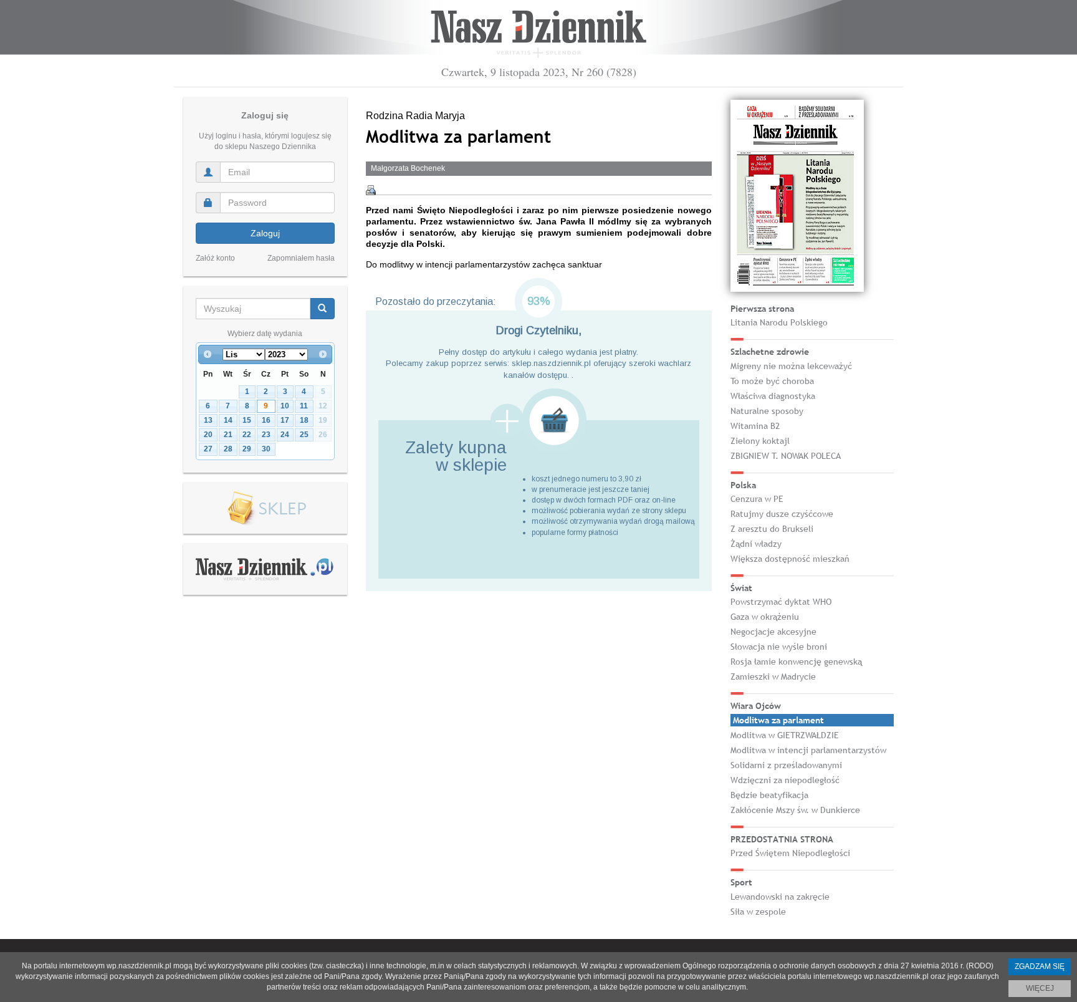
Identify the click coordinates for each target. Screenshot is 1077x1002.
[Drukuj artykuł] (371, 190)
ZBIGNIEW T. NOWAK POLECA (785, 455)
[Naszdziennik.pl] (265, 568)
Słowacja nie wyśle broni (778, 646)
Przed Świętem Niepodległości (790, 853)
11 (304, 406)
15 (246, 420)
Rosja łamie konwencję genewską (796, 661)
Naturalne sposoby (766, 411)
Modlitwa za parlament (778, 720)
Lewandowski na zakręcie (780, 896)
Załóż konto (215, 258)
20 (208, 434)
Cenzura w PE (756, 498)
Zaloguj (265, 233)
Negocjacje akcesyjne (773, 631)
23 (266, 434)
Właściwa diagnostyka (772, 396)
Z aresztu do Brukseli (771, 528)
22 (246, 434)
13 (208, 420)
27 (208, 449)
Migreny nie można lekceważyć (791, 366)
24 (284, 434)
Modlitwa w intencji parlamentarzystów (808, 750)
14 (228, 420)
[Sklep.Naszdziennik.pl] (265, 508)
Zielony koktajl (760, 440)
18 (304, 420)
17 (284, 420)
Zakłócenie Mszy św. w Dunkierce (795, 810)
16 (266, 420)
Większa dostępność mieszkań (790, 558)
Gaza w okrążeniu (764, 616)
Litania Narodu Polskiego (779, 322)
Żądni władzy (756, 543)
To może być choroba (772, 381)
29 (246, 449)
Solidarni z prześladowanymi (786, 765)
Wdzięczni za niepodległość (785, 780)
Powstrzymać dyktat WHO (780, 601)
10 (284, 406)
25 (304, 434)
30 (266, 449)
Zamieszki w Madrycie (773, 676)
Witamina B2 (755, 425)
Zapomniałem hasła (301, 258)
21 (228, 434)
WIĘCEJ (1040, 988)
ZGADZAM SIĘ (1040, 966)
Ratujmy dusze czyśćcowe (781, 513)
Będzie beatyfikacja (769, 795)
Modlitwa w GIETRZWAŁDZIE (784, 735)
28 (228, 449)
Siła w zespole (758, 911)
